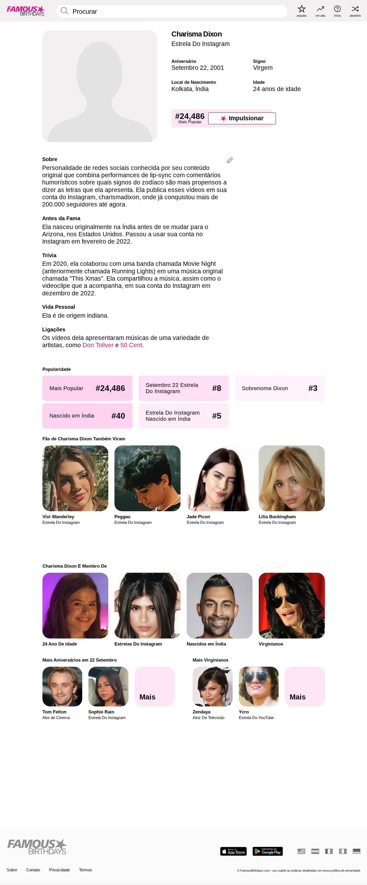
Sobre (12, 870)
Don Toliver (98, 345)
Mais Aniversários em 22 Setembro (79, 660)
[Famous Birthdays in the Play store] (268, 851)
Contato (33, 870)
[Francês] (329, 851)
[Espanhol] (315, 851)
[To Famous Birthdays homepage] (25, 10)
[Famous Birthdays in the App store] (233, 851)
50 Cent (131, 345)
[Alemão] (356, 851)
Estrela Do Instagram (200, 43)
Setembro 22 (189, 67)
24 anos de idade (277, 88)
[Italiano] (343, 851)
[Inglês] (301, 851)
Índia (202, 88)
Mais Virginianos (210, 660)
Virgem (263, 67)
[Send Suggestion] (230, 161)
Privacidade (59, 870)
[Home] (94, 847)
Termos (85, 870)
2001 (217, 67)
